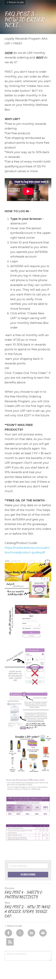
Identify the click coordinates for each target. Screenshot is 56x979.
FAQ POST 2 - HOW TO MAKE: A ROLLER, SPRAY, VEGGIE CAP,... (28, 911)
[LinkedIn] (31, 933)
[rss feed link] (10, 942)
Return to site (16, 2)
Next (7, 902)
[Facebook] (8, 933)
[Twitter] (20, 933)
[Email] (43, 933)
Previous (9, 888)
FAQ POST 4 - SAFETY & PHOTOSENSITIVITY (23, 894)
